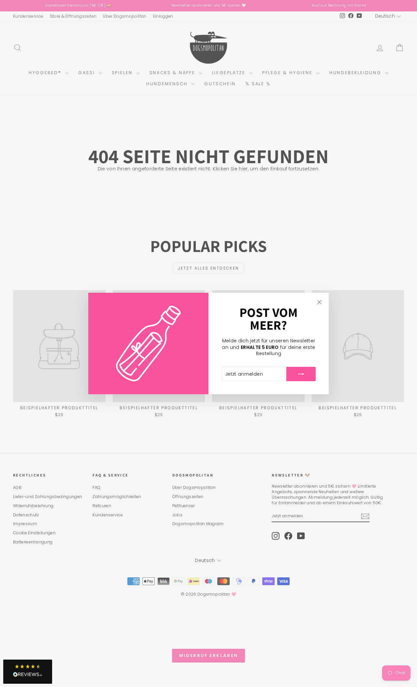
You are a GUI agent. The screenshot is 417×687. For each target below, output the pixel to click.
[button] (27, 672)
